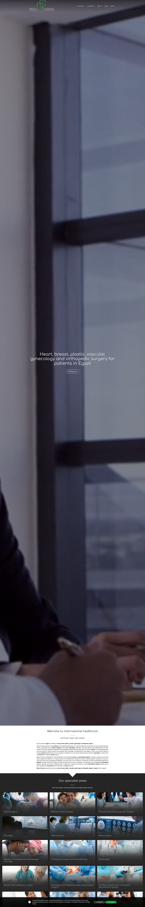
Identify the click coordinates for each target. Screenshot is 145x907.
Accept (112, 902)
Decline (100, 902)
